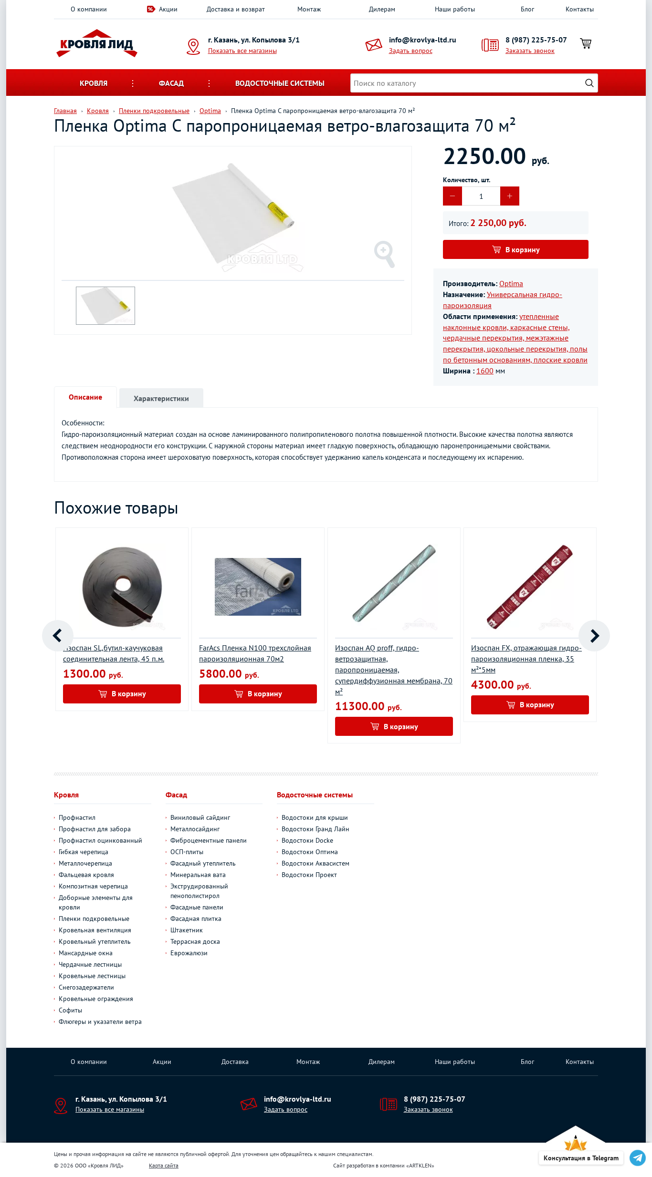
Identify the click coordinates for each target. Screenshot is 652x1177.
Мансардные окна (86, 953)
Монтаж (309, 9)
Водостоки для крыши (315, 817)
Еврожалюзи (189, 953)
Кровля (93, 83)
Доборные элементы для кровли (96, 902)
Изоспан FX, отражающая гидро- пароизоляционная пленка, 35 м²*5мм (526, 658)
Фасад (171, 83)
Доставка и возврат (236, 9)
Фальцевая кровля (86, 874)
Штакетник (186, 930)
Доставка (235, 1061)
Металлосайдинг (195, 829)
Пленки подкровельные (94, 918)
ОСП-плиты (186, 851)
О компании (89, 9)
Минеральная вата (198, 874)
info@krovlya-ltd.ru (422, 39)
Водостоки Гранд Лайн (315, 829)
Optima (511, 283)
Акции (168, 9)
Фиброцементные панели (208, 840)
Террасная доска (195, 941)
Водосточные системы (280, 83)
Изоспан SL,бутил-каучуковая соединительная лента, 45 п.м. (113, 653)
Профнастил (77, 817)
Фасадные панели (196, 907)
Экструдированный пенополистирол (199, 891)
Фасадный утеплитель (203, 863)
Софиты (70, 1010)
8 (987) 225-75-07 (536, 39)
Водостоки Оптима (310, 851)
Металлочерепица (85, 863)
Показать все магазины (242, 50)
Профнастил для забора (95, 829)
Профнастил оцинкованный (100, 840)
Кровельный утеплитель (95, 941)
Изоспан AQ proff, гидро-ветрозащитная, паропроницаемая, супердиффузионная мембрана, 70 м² (393, 669)
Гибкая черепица (83, 851)
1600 (485, 370)
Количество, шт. (466, 180)
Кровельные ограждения (96, 998)
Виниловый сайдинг (200, 817)
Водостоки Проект (309, 874)
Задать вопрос (410, 50)
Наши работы (455, 9)
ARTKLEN (420, 1165)
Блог (527, 9)
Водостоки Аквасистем (315, 863)
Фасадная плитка (195, 918)
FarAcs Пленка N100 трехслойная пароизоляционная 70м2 (255, 653)
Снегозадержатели (86, 987)
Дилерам (382, 9)
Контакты (580, 9)
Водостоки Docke (307, 840)
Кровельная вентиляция (95, 930)
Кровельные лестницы (92, 975)
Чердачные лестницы (90, 964)
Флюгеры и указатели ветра (100, 1021)
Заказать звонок (530, 50)
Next (594, 635)
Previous (58, 635)
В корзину (522, 249)
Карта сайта (164, 1165)
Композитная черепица (93, 886)
